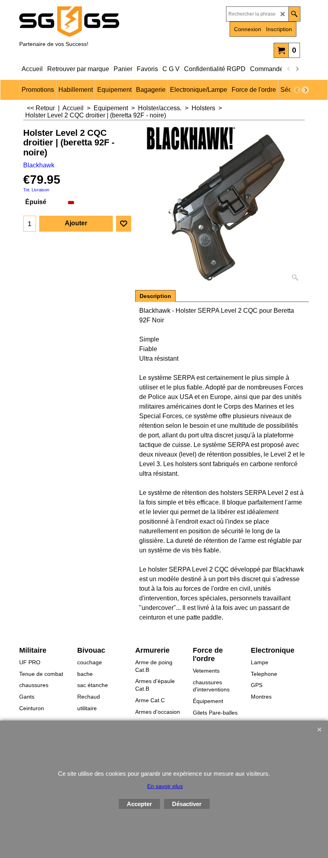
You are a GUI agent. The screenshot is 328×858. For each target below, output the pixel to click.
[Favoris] (123, 223)
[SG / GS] (89, 21)
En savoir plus (165, 786)
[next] (296, 69)
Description (155, 296)
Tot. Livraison (36, 189)
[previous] (288, 69)
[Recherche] (294, 14)
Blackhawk (38, 165)
